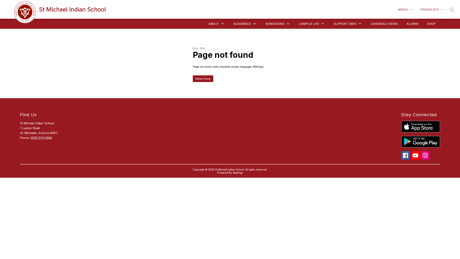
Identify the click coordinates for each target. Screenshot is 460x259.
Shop (431, 24)
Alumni (412, 24)
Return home (203, 78)
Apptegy (238, 172)
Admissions (275, 24)
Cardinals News (384, 24)
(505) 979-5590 (41, 138)
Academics (242, 24)
